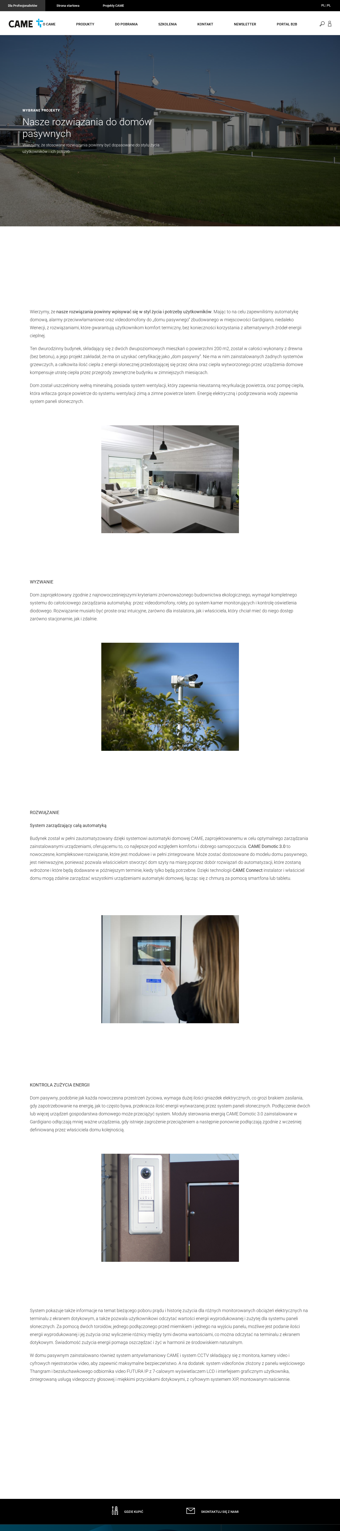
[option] (170, 130)
